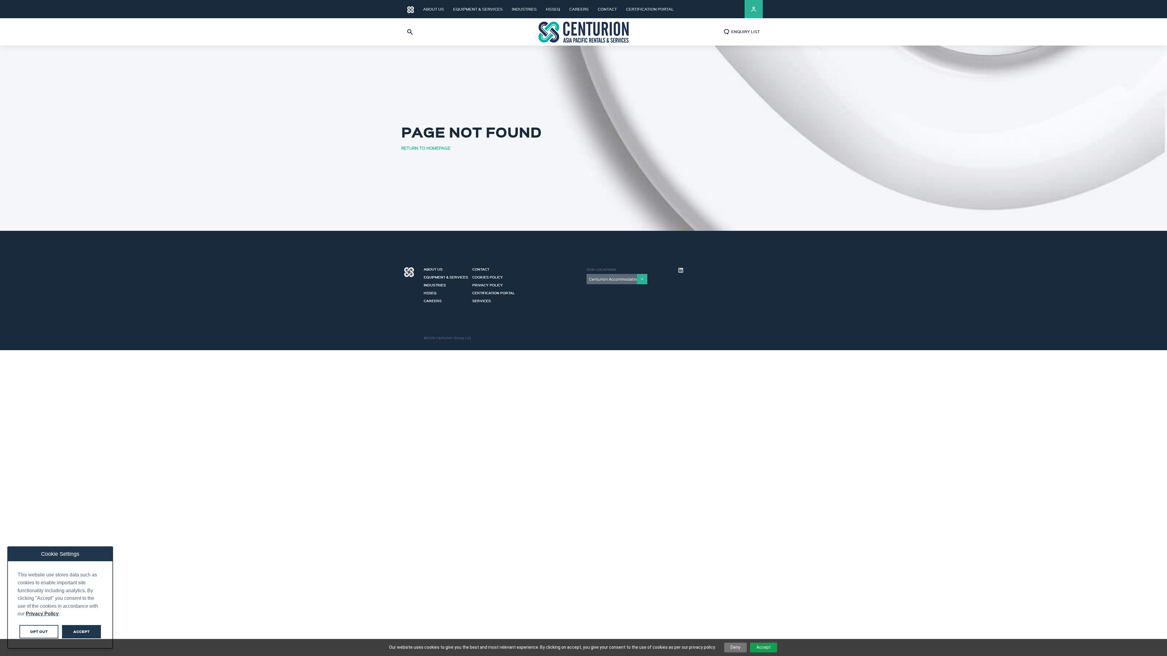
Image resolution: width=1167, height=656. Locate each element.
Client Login (754, 9)
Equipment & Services (478, 9)
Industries (524, 9)
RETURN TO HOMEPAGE (425, 148)
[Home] (410, 9)
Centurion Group (409, 272)
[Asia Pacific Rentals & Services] (583, 32)
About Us (433, 9)
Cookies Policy (487, 276)
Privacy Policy (487, 284)
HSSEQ (553, 9)
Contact (607, 9)
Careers (579, 9)
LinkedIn (732, 9)
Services (481, 300)
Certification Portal (650, 9)
